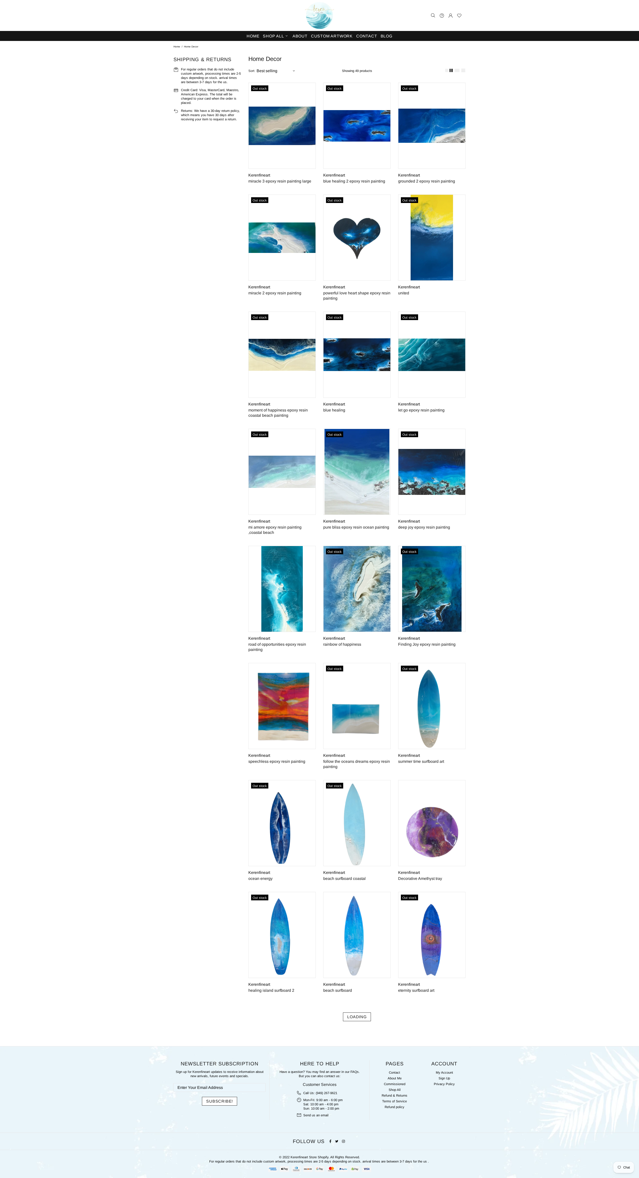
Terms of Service (394, 1101)
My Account (444, 1072)
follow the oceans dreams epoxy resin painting (356, 764)
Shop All (395, 1090)
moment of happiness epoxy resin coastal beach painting (278, 412)
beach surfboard (337, 990)
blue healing (334, 410)
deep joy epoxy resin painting (424, 527)
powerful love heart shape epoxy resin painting (356, 295)
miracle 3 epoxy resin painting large (279, 181)
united (403, 293)
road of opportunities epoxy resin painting (277, 647)
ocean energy (260, 878)
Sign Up (444, 1078)
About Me (395, 1078)
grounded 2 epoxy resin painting (426, 181)
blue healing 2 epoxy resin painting (354, 181)
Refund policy (394, 1107)
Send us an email (315, 1115)
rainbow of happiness (342, 644)
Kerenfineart (319, 15)
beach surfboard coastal (344, 878)
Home (176, 46)
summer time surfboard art (421, 761)
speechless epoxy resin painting (276, 761)
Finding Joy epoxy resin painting (427, 644)
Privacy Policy (444, 1084)
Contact (394, 1072)
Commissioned (394, 1084)
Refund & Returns (394, 1095)
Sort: (251, 71)
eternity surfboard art (416, 990)
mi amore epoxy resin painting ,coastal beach (275, 530)
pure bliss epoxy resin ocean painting (356, 527)
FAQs (354, 1072)
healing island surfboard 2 (271, 990)
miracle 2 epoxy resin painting (274, 293)
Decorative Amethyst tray (420, 878)
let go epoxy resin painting (421, 410)
